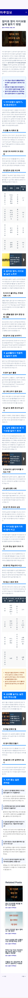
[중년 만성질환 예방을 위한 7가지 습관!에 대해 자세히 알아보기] (14, 893)
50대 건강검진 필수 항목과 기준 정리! (14, 930)
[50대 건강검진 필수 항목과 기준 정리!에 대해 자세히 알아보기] (14, 919)
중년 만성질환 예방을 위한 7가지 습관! (13, 904)
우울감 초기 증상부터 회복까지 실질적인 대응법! (13, 962)
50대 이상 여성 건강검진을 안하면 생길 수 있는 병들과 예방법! (14, 951)
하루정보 (6, 12)
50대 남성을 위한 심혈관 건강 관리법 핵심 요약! (14, 940)
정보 (6, 907)
